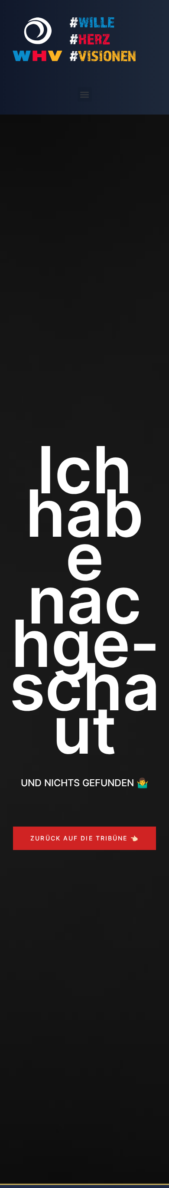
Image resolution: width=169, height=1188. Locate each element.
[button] (85, 94)
